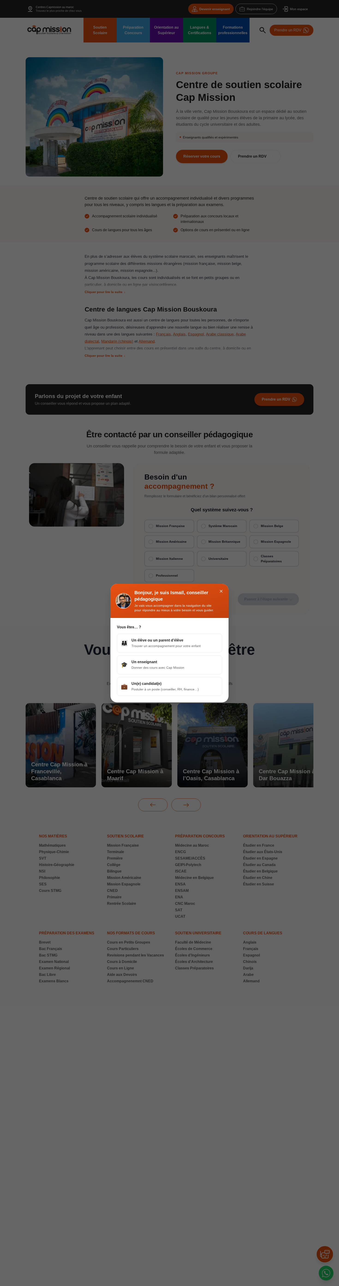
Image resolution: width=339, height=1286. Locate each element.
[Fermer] (221, 591)
